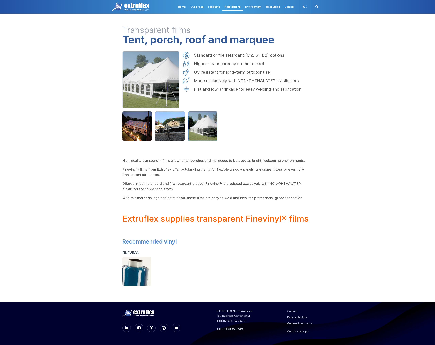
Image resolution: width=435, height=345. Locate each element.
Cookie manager (297, 331)
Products (214, 6)
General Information (300, 323)
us (305, 6)
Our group (197, 6)
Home (182, 6)
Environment (253, 6)
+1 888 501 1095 (232, 328)
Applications (232, 6)
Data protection (297, 317)
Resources (273, 6)
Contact (289, 6)
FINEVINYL (131, 253)
